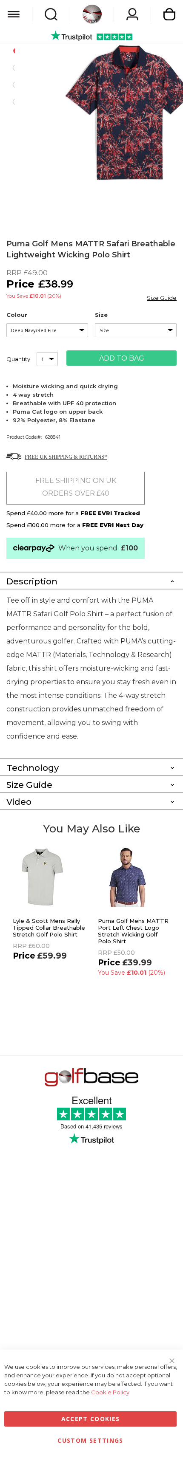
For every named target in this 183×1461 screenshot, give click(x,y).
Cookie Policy (110, 1392)
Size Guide (162, 297)
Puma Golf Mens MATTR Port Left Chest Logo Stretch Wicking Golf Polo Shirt (133, 931)
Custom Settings (90, 1440)
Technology (32, 768)
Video (18, 802)
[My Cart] (169, 14)
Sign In (132, 14)
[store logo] (92, 14)
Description (31, 581)
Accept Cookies (90, 1419)
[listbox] (47, 330)
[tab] (91, 580)
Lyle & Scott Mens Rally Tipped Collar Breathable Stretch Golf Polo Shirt (49, 927)
